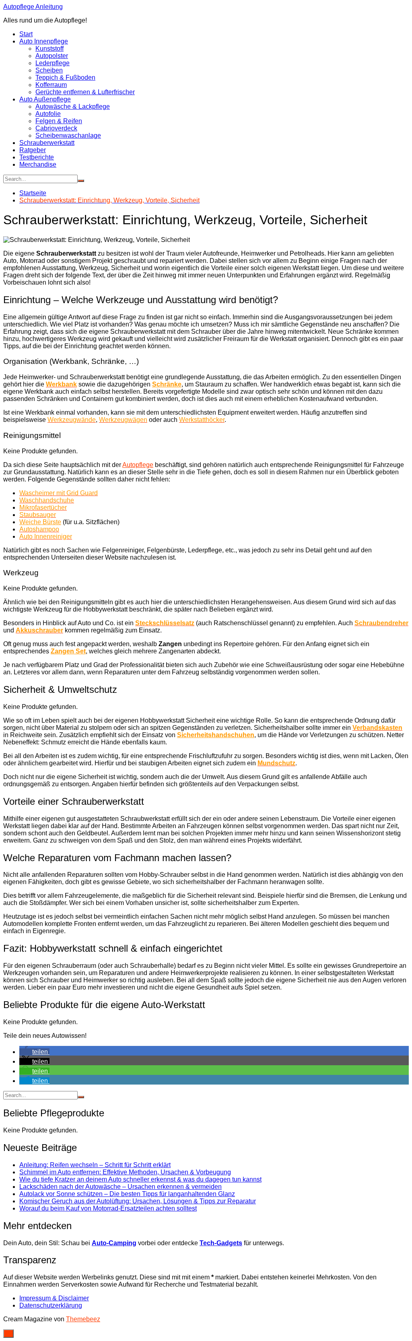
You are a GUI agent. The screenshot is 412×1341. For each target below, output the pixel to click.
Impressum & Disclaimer (54, 1298)
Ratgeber (32, 150)
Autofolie (48, 113)
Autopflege (137, 464)
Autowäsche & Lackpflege (72, 106)
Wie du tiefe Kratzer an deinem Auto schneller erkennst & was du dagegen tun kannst (140, 1179)
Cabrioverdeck (56, 128)
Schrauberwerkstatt (46, 142)
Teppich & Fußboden (65, 77)
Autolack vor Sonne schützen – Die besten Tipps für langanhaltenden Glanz (127, 1193)
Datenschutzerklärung (50, 1305)
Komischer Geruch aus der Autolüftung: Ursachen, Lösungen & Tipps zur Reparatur (137, 1201)
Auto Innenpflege (43, 41)
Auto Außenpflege (45, 99)
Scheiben (49, 70)
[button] (34, 1051)
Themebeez (83, 1319)
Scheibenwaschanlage (68, 135)
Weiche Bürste (40, 522)
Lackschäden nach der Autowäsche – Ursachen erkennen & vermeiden (120, 1186)
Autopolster (51, 55)
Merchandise (37, 164)
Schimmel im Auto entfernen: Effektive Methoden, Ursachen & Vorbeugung (125, 1172)
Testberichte (36, 157)
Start (26, 34)
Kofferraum (51, 84)
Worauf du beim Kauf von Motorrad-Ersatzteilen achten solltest (108, 1208)
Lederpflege (52, 63)
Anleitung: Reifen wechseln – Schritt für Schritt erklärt (95, 1164)
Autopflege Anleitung (33, 6)
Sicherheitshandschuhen (215, 734)
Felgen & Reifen (58, 121)
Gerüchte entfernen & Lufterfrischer (85, 92)
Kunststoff (49, 48)
